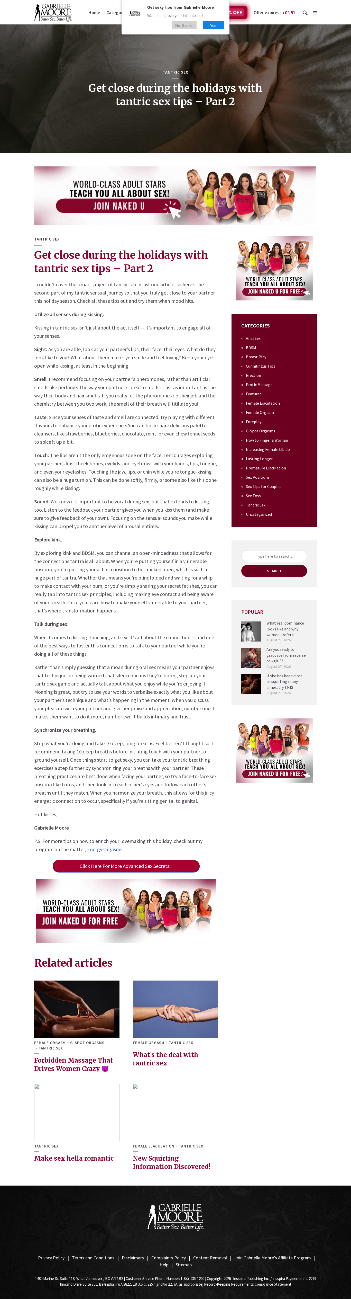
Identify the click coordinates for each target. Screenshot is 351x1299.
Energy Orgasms (104, 849)
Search (274, 570)
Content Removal (210, 1258)
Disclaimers (133, 1258)
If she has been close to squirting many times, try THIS (284, 681)
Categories (117, 12)
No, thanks (184, 25)
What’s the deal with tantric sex (165, 1059)
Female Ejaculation (153, 1146)
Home (94, 12)
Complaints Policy (168, 1258)
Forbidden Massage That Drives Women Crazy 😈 (73, 1064)
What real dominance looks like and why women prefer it (285, 628)
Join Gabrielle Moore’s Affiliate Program (272, 1258)
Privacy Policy (51, 1258)
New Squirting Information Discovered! (171, 1162)
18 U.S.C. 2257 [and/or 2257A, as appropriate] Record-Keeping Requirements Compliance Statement (212, 1284)
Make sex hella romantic (74, 1158)
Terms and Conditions (93, 1258)
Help (164, 1265)
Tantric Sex (175, 72)
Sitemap (184, 1265)
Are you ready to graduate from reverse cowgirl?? (286, 655)
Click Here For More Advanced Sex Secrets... (126, 866)
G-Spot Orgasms (87, 1042)
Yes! (213, 25)
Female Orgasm (50, 1042)
